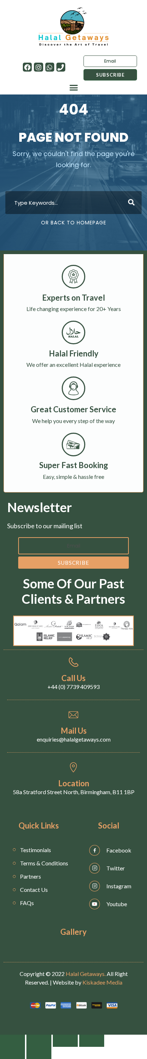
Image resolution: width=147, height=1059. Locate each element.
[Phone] (60, 67)
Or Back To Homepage (73, 222)
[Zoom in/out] (91, 1041)
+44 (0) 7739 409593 (73, 686)
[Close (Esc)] (12, 1041)
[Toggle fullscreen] (65, 1041)
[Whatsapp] (49, 67)
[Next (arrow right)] (38, 1053)
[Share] (38, 1041)
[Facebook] (27, 67)
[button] (73, 87)
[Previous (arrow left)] (12, 1053)
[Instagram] (38, 67)
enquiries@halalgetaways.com (74, 739)
